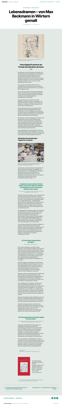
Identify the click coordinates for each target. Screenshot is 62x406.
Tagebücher (36, 380)
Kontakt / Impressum (9, 398)
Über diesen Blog (43, 1)
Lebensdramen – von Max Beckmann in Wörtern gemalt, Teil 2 (29, 351)
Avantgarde (27, 379)
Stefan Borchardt (28, 24)
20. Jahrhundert (21, 379)
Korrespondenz (40, 379)
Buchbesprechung (35, 379)
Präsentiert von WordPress (23, 403)
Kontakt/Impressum (50, 1)
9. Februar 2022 (36, 24)
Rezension (31, 380)
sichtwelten (5, 1)
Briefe (30, 379)
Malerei (22, 380)
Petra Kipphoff (40, 131)
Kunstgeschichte (35, 7)
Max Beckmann (26, 380)
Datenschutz (58, 1)
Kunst (20, 380)
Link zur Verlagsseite (36, 372)
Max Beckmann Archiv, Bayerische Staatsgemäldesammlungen (28, 164)
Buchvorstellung (27, 7)
